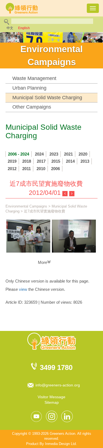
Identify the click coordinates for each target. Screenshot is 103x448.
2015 (55, 161)
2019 (12, 161)
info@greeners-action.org (57, 385)
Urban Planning (29, 88)
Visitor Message (51, 397)
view (23, 289)
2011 (26, 168)
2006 (55, 168)
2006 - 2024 (18, 154)
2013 (84, 161)
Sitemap (51, 402)
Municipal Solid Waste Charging (47, 97)
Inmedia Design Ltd (60, 444)
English (24, 28)
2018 (26, 161)
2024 (39, 154)
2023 (53, 154)
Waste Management (34, 78)
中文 (10, 28)
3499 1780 (56, 367)
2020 (83, 154)
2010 (41, 168)
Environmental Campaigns (26, 206)
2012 (12, 168)
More (42, 262)
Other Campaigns (31, 107)
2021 (68, 154)
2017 (41, 161)
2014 (70, 161)
